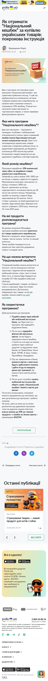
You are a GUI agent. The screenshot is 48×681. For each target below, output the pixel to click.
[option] (24, 510)
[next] (15, 537)
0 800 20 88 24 (39, 620)
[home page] (9, 8)
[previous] (7, 537)
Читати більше (24, 430)
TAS (4, 677)
